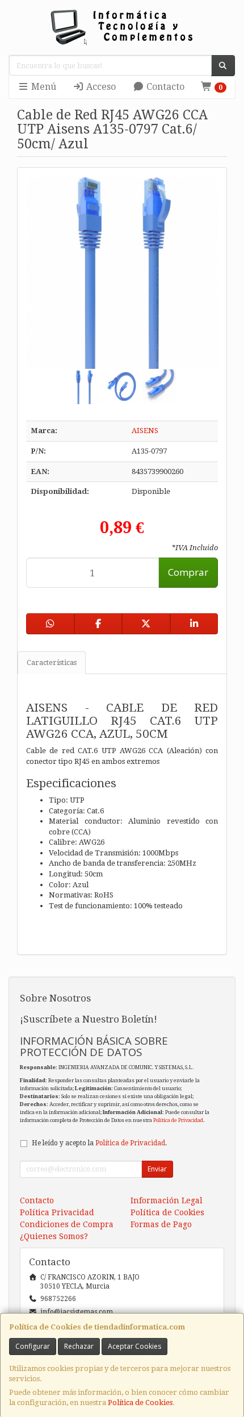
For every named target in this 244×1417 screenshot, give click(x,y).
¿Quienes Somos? (54, 1236)
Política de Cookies (140, 1402)
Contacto (164, 86)
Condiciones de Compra (66, 1224)
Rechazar (79, 1346)
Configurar (32, 1346)
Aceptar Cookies (134, 1346)
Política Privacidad (57, 1212)
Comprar (188, 572)
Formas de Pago (161, 1224)
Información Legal (167, 1200)
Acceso (100, 86)
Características (52, 662)
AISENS (145, 430)
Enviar (157, 1169)
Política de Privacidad (178, 1120)
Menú (42, 86)
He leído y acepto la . (99, 1143)
